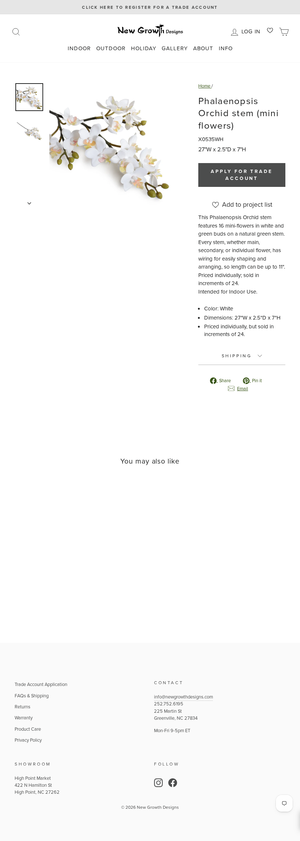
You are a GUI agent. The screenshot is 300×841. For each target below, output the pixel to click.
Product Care (28, 729)
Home (204, 85)
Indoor (79, 48)
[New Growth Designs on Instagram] (158, 782)
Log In (250, 31)
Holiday (143, 48)
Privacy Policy (28, 740)
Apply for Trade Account (242, 174)
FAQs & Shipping (32, 695)
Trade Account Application (41, 684)
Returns (22, 706)
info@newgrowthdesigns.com (183, 696)
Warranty (24, 717)
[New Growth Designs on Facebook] (172, 782)
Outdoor (110, 48)
